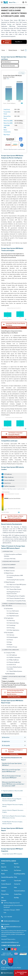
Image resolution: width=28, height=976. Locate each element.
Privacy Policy (5, 894)
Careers (3, 891)
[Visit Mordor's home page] (5, 2)
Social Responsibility (19, 874)
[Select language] (23, 2)
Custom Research (6, 884)
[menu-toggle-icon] (1, 2)
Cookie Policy (17, 894)
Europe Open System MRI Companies (12, 854)
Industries (4, 887)
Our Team (17, 867)
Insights (3, 880)
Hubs (15, 887)
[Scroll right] (26, 50)
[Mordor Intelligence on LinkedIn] (2, 949)
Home (3, 863)
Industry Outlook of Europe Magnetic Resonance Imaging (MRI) (11, 799)
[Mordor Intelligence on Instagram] (15, 949)
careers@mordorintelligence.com (10, 942)
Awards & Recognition (7, 877)
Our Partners (17, 870)
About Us (3, 867)
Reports (16, 863)
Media (3, 874)
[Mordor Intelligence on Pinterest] (12, 949)
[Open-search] (26, 2)
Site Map (16, 897)
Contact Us (17, 884)
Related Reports (7, 795)
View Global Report (6, 61)
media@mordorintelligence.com (12, 926)
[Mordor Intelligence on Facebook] (6, 949)
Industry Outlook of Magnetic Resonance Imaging (12, 811)
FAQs (15, 877)
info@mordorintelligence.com (11, 921)
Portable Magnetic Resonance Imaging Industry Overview (12, 822)
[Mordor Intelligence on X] (9, 949)
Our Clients (4, 870)
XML (2, 897)
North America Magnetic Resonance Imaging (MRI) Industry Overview (13, 817)
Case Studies (17, 880)
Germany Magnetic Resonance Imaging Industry (12, 805)
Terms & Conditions (19, 891)
